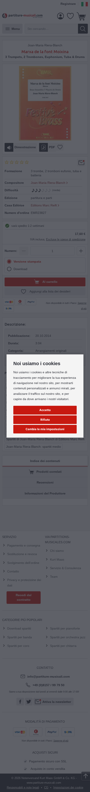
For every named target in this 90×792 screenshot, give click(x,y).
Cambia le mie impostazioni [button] (45, 429)
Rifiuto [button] (45, 419)
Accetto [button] (45, 410)
